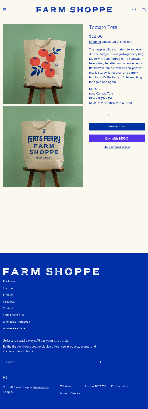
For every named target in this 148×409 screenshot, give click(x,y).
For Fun (8, 288)
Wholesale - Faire (14, 328)
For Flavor (9, 281)
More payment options (117, 147)
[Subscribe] (100, 362)
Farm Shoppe (23, 387)
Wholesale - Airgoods (16, 321)
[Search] (134, 10)
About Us (9, 301)
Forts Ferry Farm (13, 315)
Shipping (95, 41)
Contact (8, 308)
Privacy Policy (119, 386)
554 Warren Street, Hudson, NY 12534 (83, 386)
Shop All (8, 294)
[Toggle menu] (4, 10)
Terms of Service (70, 393)
